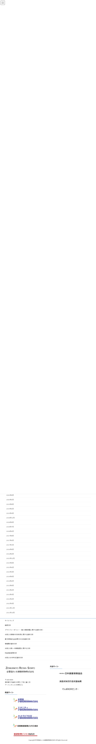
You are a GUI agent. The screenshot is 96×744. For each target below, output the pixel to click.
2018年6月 (10, 531)
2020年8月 (10, 495)
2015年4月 (10, 572)
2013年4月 (10, 594)
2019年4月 (10, 513)
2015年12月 (10, 558)
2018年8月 (10, 522)
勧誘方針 (8, 625)
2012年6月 (10, 599)
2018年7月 (10, 527)
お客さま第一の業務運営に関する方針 (17, 648)
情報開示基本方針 (11, 644)
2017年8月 (10, 536)
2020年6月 (10, 500)
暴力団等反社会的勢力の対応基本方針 (17, 639)
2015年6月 (10, 567)
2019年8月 (10, 504)
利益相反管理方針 (11, 653)
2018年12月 (10, 518)
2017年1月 (10, 545)
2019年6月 (10, 509)
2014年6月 (10, 581)
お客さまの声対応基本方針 (14, 658)
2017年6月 (10, 540)
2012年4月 (10, 603)
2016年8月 (10, 549)
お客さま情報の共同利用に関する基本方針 (19, 634)
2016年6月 (10, 554)
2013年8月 (10, 585)
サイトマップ (9, 621)
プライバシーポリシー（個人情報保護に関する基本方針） (24, 630)
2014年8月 (10, 576)
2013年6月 (10, 590)
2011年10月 (10, 612)
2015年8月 (10, 563)
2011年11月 (10, 608)
